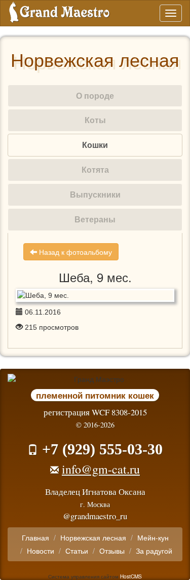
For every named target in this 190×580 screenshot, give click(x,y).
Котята (95, 169)
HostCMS (131, 576)
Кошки (95, 144)
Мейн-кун (153, 537)
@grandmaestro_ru (95, 516)
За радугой (154, 551)
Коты (95, 120)
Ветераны (95, 219)
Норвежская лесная (93, 537)
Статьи (76, 551)
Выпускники (95, 194)
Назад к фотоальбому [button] (74, 252)
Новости (40, 551)
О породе (95, 95)
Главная (35, 537)
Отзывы (112, 551)
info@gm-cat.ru (101, 469)
